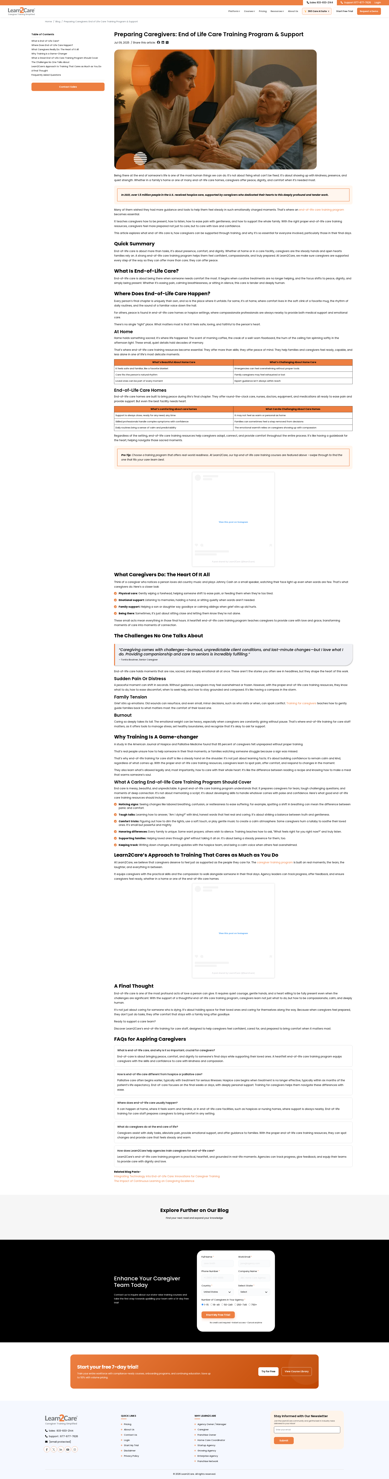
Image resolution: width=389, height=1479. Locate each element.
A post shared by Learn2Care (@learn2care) (233, 561)
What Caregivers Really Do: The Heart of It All (55, 49)
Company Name (248, 1271)
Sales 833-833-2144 (321, 2)
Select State (246, 1285)
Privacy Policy (131, 1455)
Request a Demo (369, 11)
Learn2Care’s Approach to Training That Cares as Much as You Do (66, 66)
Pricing (263, 11)
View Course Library (297, 1371)
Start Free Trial (344, 11)
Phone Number (210, 1271)
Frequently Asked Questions (46, 74)
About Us (293, 11)
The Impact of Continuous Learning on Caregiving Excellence (154, 1181)
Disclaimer (130, 1450)
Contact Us (130, 1434)
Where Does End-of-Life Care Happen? (52, 45)
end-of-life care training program (321, 210)
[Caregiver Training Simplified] (61, 1419)
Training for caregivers (301, 703)
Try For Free (268, 1371)
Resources (277, 11)
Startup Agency (206, 1445)
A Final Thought (39, 70)
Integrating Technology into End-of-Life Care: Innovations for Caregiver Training (167, 1176)
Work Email (245, 1256)
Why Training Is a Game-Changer (49, 53)
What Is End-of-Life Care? (45, 40)
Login (378, 2)
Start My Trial (131, 1445)
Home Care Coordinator (211, 1440)
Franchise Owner (207, 1434)
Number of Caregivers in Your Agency (223, 1299)
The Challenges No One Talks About (50, 62)
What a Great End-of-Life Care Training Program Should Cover (64, 57)
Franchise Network (208, 1461)
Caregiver (203, 1429)
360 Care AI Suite (318, 11)
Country (206, 1285)
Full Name (207, 1256)
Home (48, 21)
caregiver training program (275, 862)
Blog (57, 21)
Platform (234, 11)
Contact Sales (68, 87)
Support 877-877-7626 (357, 2)
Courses (249, 11)
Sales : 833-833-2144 (61, 1430)
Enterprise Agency (208, 1455)
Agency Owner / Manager (212, 1424)
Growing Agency (207, 1450)
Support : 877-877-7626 (63, 1436)
